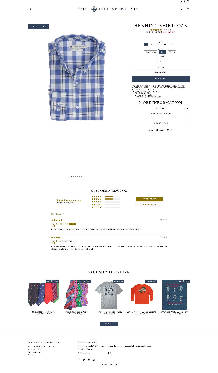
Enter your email (86, 349)
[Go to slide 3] (75, 176)
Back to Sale (110, 324)
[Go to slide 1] (71, 176)
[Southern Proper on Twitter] (83, 360)
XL (165, 44)
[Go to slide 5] (79, 176)
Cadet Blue (151, 52)
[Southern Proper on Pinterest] (88, 360)
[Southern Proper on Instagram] (93, 360)
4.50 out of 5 (75, 200)
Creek (172, 52)
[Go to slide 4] (77, 176)
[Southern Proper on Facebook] (79, 360)
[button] (156, 30)
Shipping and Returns (160, 113)
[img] (57, 220)
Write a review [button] (149, 199)
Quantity (161, 57)
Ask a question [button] (149, 204)
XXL (173, 44)
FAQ (160, 118)
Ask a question (161, 123)
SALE (83, 9)
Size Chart (161, 108)
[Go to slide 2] (73, 176)
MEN (135, 9)
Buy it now (160, 79)
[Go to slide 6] (81, 176)
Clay (163, 52)
